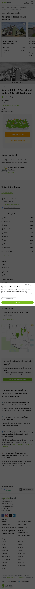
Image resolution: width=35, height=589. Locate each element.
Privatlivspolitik (29, 285)
